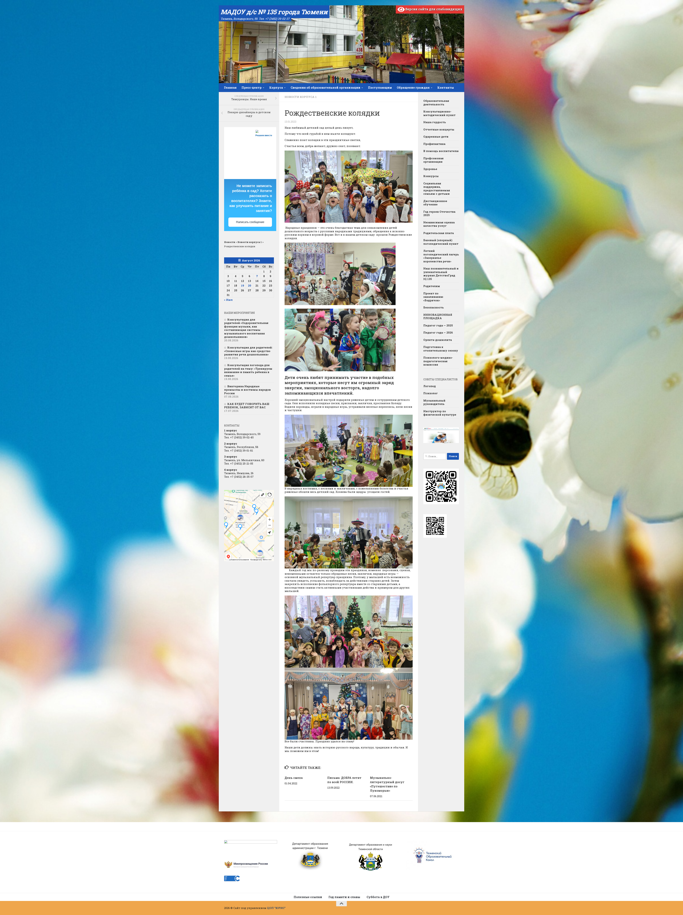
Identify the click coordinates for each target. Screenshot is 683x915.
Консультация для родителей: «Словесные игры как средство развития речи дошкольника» (248, 351)
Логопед (429, 386)
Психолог (430, 393)
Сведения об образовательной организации (325, 87)
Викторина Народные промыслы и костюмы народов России (247, 389)
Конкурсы (431, 176)
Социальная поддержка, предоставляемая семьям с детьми (436, 189)
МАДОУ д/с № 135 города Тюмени (274, 11)
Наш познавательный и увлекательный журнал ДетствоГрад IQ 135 (441, 274)
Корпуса (276, 87)
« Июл (228, 299)
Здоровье (430, 169)
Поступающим (380, 87)
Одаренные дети (435, 136)
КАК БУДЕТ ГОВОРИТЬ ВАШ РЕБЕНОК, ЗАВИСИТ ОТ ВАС (246, 405)
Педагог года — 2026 (438, 332)
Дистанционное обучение (435, 202)
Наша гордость (434, 122)
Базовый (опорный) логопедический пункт (440, 241)
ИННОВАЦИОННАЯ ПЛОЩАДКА (437, 316)
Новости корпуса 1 (301, 97)
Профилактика (434, 144)
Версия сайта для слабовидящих (433, 9)
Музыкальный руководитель (434, 402)
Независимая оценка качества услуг (439, 224)
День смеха (294, 778)
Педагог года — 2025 (438, 325)
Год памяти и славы (344, 897)
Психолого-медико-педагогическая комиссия (438, 361)
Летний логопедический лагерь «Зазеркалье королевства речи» (441, 256)
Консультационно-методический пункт (439, 113)
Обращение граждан (413, 87)
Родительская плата (438, 233)
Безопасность (433, 307)
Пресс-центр (252, 87)
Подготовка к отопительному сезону (440, 348)
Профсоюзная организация (433, 160)
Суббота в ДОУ (378, 897)
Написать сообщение (250, 222)
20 (249, 285)
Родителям (431, 286)
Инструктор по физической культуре (439, 412)
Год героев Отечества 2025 (439, 213)
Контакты (445, 87)
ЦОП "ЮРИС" (276, 908)
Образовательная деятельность (436, 102)
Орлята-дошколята (437, 340)
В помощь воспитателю (441, 151)
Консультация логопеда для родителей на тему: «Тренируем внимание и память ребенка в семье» (248, 370)
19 (242, 285)
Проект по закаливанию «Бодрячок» (433, 297)
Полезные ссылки (308, 897)
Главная (230, 87)
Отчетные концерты (438, 129)
